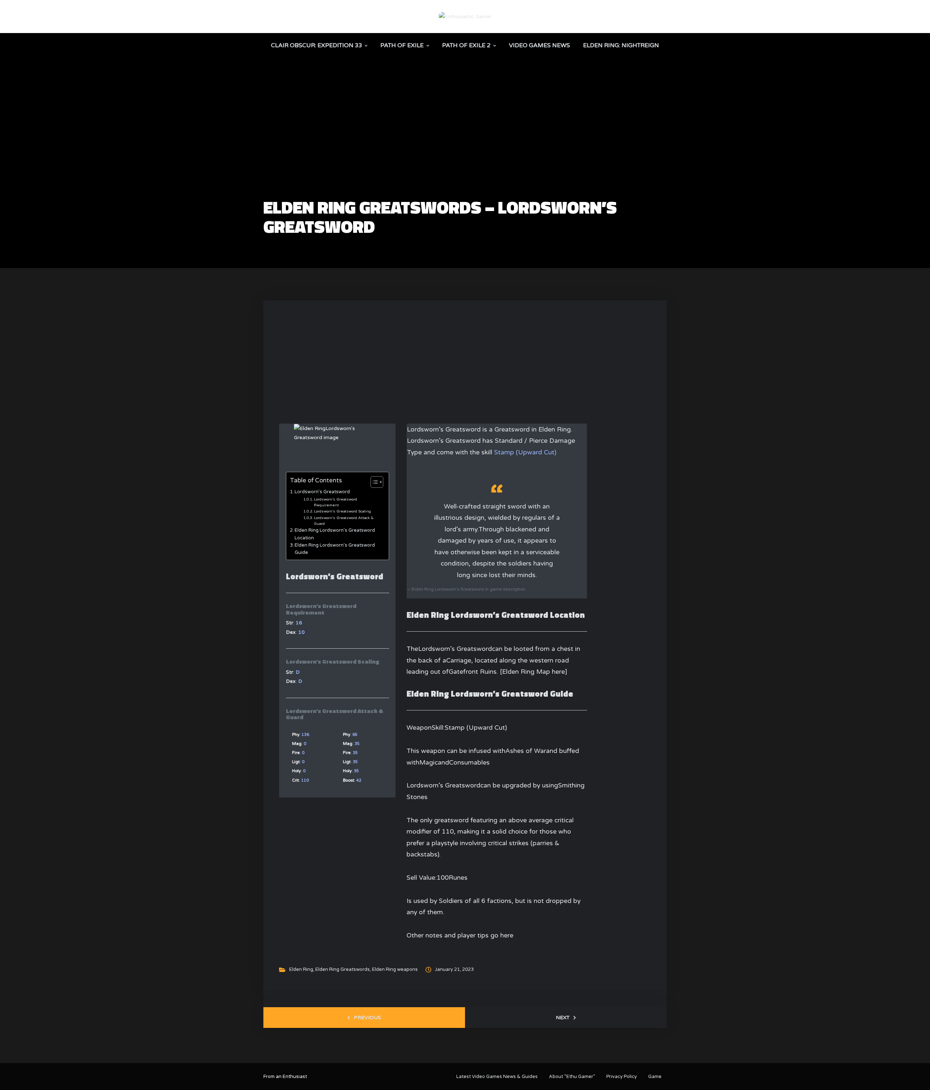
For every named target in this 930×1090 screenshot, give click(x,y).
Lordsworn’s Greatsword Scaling (342, 511)
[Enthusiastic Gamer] (465, 16)
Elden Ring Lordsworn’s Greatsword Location (335, 533)
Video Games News (539, 45)
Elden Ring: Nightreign (621, 45)
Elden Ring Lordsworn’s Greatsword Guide (335, 548)
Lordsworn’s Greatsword (322, 492)
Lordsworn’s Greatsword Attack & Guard (343, 521)
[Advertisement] (465, 144)
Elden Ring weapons (395, 969)
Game (655, 1076)
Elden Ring (301, 969)
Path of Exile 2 (466, 45)
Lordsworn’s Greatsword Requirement (335, 502)
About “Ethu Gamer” (572, 1076)
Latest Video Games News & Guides (497, 1076)
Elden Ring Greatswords (342, 969)
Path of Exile (402, 45)
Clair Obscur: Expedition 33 (316, 45)
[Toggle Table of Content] (373, 482)
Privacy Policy (621, 1076)
